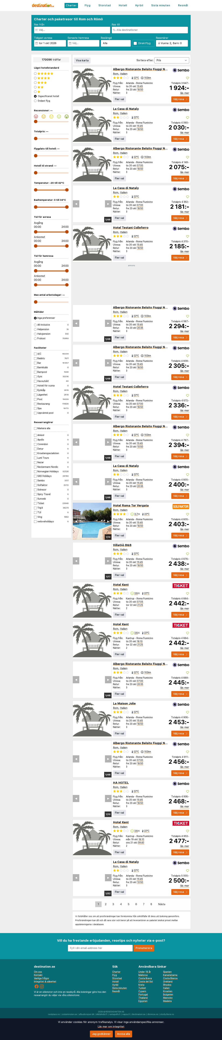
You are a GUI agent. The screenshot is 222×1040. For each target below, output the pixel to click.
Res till (116, 24)
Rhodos (167, 985)
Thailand (143, 998)
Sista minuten (160, 5)
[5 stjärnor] (51, 73)
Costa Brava (145, 978)
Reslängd (106, 37)
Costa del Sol (145, 981)
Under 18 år (144, 972)
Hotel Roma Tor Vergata (131, 505)
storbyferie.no (167, 1014)
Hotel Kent (121, 584)
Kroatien (167, 991)
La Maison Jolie (124, 703)
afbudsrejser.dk (86, 1014)
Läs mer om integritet (111, 1026)
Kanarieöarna (170, 975)
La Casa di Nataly (126, 109)
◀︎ (76, 203)
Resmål (183, 5)
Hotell (123, 5)
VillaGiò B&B (122, 545)
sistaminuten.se (69, 1014)
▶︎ (108, 203)
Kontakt (38, 975)
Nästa (161, 904)
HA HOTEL (121, 782)
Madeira (167, 1001)
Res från (39, 24)
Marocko (168, 998)
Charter (71, 5)
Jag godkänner (101, 1033)
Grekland (167, 981)
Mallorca (143, 975)
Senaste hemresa (78, 37)
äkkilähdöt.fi (101, 1014)
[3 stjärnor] (51, 82)
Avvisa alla (123, 1033)
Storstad (104, 5)
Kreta (141, 985)
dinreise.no (152, 1014)
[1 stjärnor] (51, 91)
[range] (35, 121)
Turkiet (142, 988)
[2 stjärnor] (51, 87)
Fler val (119, 99)
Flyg (87, 5)
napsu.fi (126, 1014)
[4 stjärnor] (51, 78)
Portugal (143, 994)
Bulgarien (168, 994)
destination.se (138, 1014)
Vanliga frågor (41, 978)
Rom (115, 73)
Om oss (38, 972)
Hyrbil (139, 5)
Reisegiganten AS (114, 1012)
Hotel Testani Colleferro (130, 227)
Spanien (167, 972)
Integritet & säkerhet (45, 981)
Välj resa (178, 99)
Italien (123, 73)
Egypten (142, 1001)
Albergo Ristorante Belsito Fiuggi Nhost (142, 69)
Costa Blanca (170, 978)
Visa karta (82, 60)
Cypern (142, 991)
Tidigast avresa (43, 37)
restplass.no (54, 1014)
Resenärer (162, 37)
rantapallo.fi (114, 1014)
